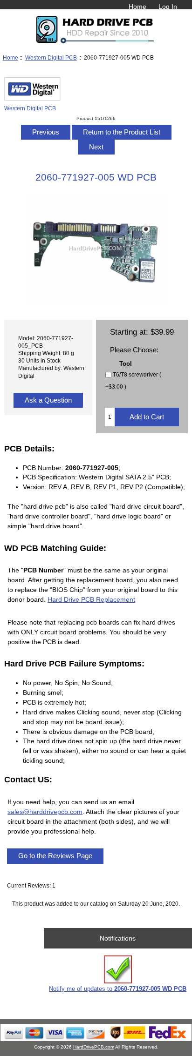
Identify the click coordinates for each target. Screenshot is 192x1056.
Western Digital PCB (51, 57)
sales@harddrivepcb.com (44, 811)
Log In (167, 6)
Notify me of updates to (117, 988)
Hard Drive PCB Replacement (91, 599)
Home (137, 6)
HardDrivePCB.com (93, 1046)
